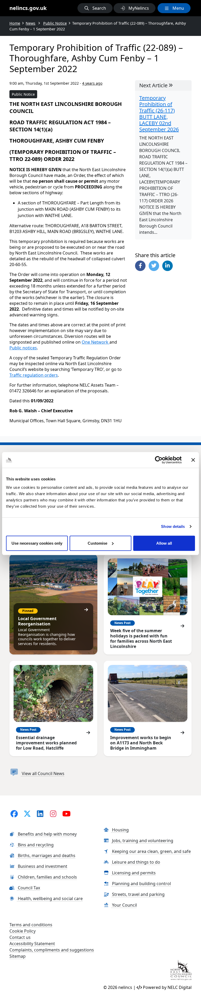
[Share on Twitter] (154, 266)
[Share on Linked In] (167, 266)
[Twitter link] (27, 814)
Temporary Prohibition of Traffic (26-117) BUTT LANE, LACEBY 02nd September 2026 (159, 114)
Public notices (23, 348)
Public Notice (23, 94)
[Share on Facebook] (140, 266)
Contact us (20, 937)
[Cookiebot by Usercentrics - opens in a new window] (159, 460)
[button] (95, 8)
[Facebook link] (14, 814)
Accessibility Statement (32, 943)
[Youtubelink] (66, 814)
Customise (97, 543)
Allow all (164, 543)
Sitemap (17, 956)
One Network (95, 342)
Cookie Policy (22, 931)
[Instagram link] (53, 814)
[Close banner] (193, 460)
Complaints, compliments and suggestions (51, 950)
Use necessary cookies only (37, 543)
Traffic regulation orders (33, 375)
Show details (173, 526)
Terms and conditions (30, 925)
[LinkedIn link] (40, 814)
